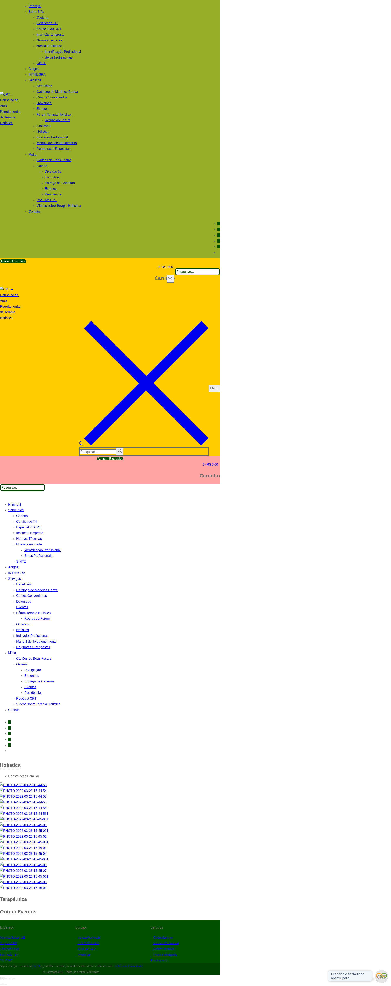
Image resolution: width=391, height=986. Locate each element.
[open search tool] (144, 444)
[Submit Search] (170, 279)
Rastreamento (159, 960)
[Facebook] (218, 223)
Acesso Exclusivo (13, 261)
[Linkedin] (218, 235)
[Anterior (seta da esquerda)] (1, 984)
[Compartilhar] (9, 978)
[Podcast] (218, 241)
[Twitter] (218, 246)
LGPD (36, 966)
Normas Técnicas (163, 949)
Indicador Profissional (166, 943)
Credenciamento (163, 937)
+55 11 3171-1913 (88, 943)
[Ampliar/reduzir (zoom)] (1, 978)
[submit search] (119, 451)
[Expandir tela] (5, 978)
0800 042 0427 (86, 949)
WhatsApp (83, 954)
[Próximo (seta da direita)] (5, 984)
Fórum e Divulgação (165, 954)
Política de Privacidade (128, 966)
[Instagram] (218, 229)
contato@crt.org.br (88, 937)
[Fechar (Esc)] (13, 978)
